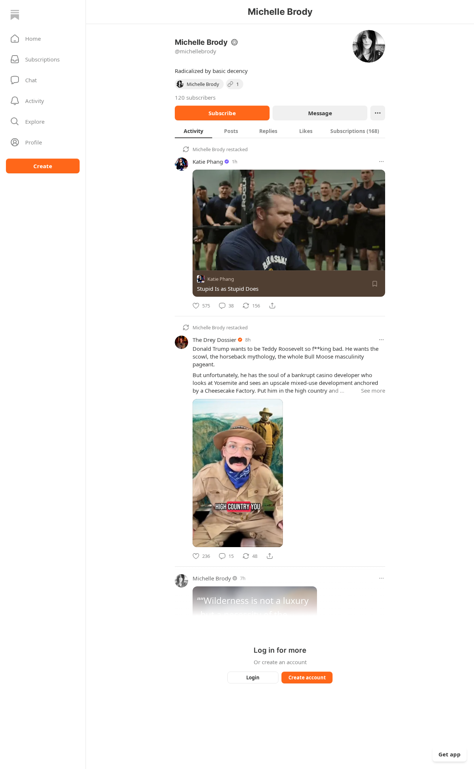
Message (320, 113)
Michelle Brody (209, 149)
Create (42, 166)
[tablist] (280, 130)
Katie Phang (208, 161)
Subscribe (222, 113)
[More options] (381, 161)
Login (253, 677)
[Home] (15, 15)
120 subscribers (195, 97)
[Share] (272, 306)
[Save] (375, 284)
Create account (307, 677)
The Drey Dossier (214, 339)
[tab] (193, 130)
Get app (449, 754)
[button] (43, 38)
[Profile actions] (377, 113)
